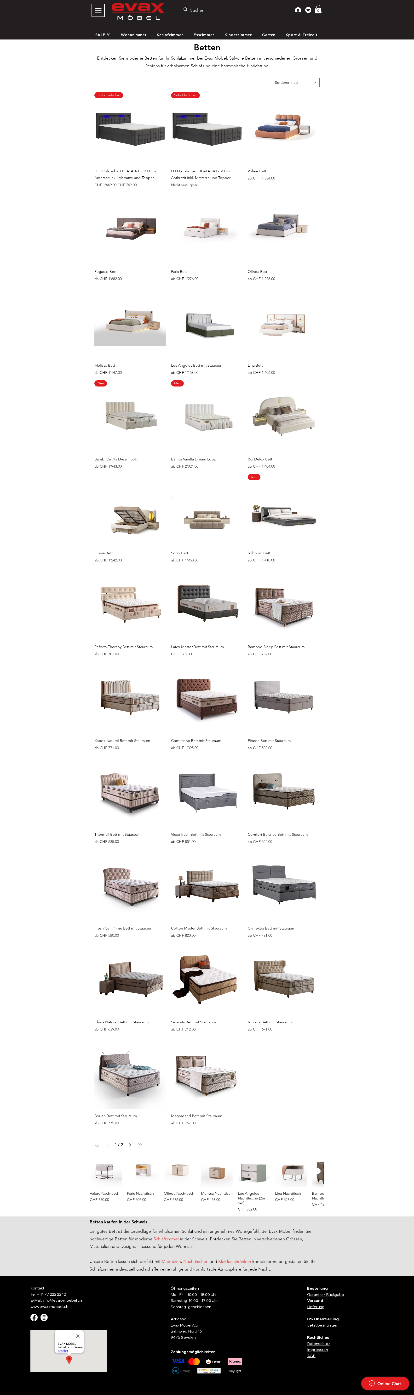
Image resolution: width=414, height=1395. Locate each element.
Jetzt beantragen (323, 1325)
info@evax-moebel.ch (62, 1300)
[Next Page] (130, 1145)
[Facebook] (34, 1317)
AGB (311, 1355)
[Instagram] (44, 1317)
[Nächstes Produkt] (318, 1171)
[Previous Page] (107, 1145)
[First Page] (97, 1145)
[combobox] (296, 82)
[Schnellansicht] (284, 128)
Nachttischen (195, 1261)
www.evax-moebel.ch (49, 1306)
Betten (110, 1261)
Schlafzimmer (166, 1239)
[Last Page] (140, 1145)
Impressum (317, 1349)
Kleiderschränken (234, 1261)
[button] (318, 9)
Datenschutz (318, 1343)
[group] (207, 1183)
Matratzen (171, 1261)
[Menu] (98, 10)
